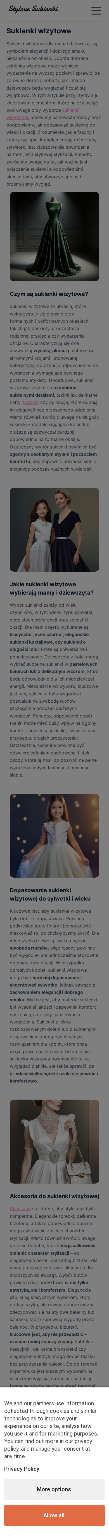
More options (54, 1489)
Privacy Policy (21, 1468)
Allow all (54, 1515)
